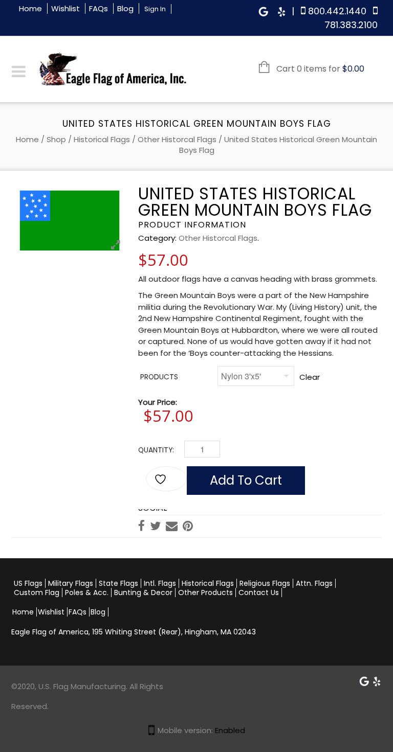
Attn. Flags (314, 583)
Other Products (205, 592)
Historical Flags (102, 139)
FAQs (98, 8)
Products (159, 377)
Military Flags (70, 583)
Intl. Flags (160, 583)
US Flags (28, 583)
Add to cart (246, 480)
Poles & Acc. (86, 592)
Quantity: (156, 450)
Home (30, 8)
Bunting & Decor (143, 592)
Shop (56, 139)
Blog (125, 8)
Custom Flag (36, 592)
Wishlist (65, 8)
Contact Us (258, 592)
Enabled (230, 730)
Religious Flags (264, 583)
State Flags (118, 583)
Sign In (155, 9)
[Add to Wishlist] (166, 478)
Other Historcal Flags (177, 139)
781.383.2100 (351, 24)
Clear (309, 377)
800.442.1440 (337, 11)
